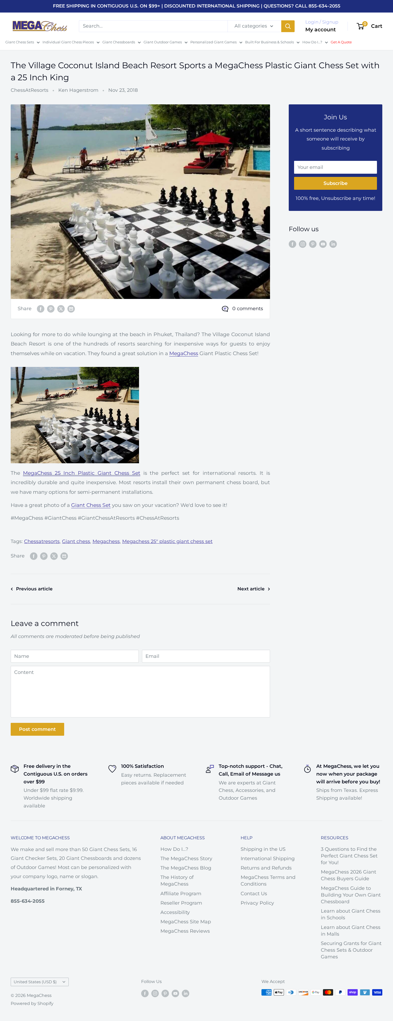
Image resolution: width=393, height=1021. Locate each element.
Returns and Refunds (266, 868)
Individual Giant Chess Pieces (68, 42)
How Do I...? (312, 42)
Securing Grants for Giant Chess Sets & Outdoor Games (351, 950)
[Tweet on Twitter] (61, 308)
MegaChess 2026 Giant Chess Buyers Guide (348, 875)
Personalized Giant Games (213, 42)
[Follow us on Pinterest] (313, 243)
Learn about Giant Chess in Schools (350, 914)
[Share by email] (71, 308)
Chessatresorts (42, 541)
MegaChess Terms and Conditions (268, 880)
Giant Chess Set (91, 505)
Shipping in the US (263, 849)
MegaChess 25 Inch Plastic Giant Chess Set (81, 473)
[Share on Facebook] (40, 308)
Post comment (37, 729)
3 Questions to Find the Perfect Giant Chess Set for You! (349, 856)
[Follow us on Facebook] (292, 243)
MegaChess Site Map (185, 922)
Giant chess (76, 541)
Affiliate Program (180, 894)
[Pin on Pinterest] (51, 308)
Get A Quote (341, 42)
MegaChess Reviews (185, 931)
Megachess (106, 541)
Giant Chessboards (118, 42)
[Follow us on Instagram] (302, 243)
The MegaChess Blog (185, 868)
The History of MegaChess (177, 880)
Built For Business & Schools (269, 42)
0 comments (247, 309)
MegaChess (183, 353)
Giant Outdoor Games (163, 42)
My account (320, 29)
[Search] (288, 26)
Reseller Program (181, 903)
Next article (251, 588)
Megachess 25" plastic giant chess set (167, 541)
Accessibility (175, 912)
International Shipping (268, 858)
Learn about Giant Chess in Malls (350, 930)
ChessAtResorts (29, 90)
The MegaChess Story (186, 858)
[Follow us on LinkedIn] (333, 243)
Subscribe (335, 183)
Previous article (34, 588)
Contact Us (254, 894)
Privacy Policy (257, 903)
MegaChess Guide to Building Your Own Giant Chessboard (351, 895)
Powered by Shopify (32, 1003)
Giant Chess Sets (19, 42)
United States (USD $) (35, 981)
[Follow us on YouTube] (323, 243)
